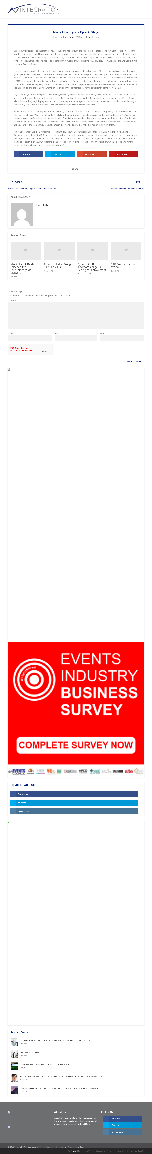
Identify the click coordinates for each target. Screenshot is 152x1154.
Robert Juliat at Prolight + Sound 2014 (58, 266)
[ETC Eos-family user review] (126, 251)
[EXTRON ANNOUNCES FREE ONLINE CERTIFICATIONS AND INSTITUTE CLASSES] (14, 1042)
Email (58, 333)
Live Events (93, 37)
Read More (85, 1124)
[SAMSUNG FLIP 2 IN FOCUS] (14, 1054)
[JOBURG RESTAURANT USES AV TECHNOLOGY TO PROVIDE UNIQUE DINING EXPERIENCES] (14, 1090)
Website (104, 333)
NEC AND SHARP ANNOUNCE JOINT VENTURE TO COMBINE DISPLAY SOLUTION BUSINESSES (60, 1076)
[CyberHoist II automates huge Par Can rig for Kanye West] (92, 251)
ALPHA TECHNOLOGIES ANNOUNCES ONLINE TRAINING (44, 1064)
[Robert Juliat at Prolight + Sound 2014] (59, 251)
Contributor (68, 37)
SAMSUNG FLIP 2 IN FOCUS (31, 1052)
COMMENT (13, 300)
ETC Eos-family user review (123, 266)
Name (11, 333)
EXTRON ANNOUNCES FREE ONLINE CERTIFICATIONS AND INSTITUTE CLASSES (54, 1040)
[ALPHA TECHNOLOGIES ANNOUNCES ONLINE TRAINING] (14, 1066)
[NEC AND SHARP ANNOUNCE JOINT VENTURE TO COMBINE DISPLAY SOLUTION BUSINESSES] (14, 1078)
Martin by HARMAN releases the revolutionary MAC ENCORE (22, 268)
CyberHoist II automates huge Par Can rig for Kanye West (91, 267)
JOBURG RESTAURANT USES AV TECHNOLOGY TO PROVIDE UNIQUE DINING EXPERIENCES (59, 1088)
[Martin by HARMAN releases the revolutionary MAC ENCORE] (26, 251)
